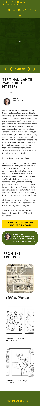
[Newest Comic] (34, 69)
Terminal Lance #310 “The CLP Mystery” (17, 83)
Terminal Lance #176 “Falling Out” (16, 339)
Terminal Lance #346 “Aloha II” (16, 382)
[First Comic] (5, 69)
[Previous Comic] (10, 69)
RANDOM (20, 69)
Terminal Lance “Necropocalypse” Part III (19, 297)
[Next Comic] (29, 69)
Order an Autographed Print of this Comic (20, 224)
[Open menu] (20, 16)
